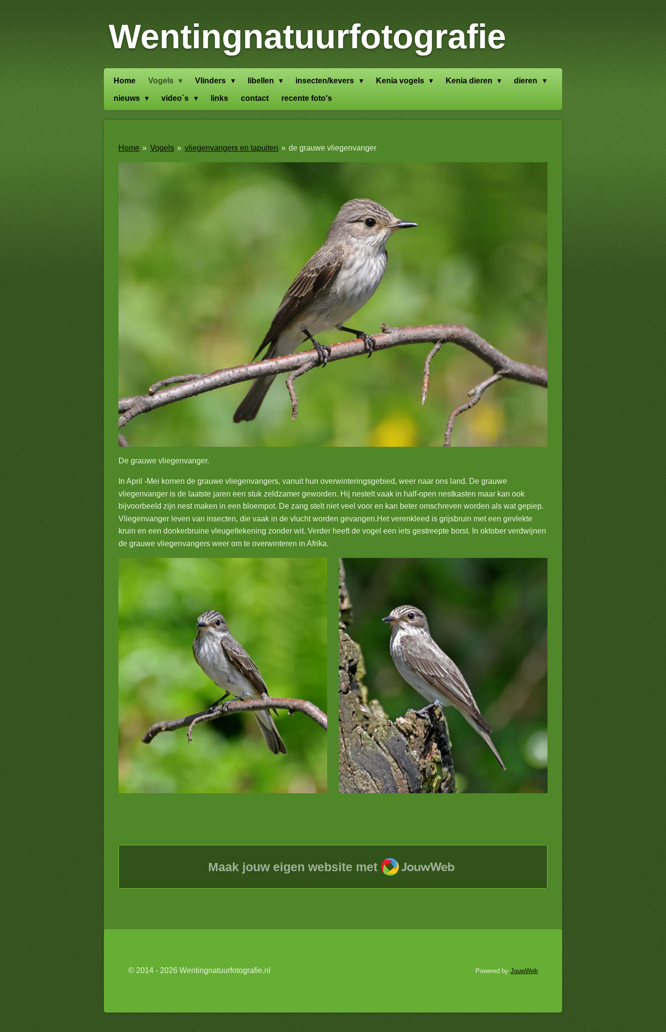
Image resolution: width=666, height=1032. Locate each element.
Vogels (162, 148)
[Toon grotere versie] (333, 304)
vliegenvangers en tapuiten (231, 148)
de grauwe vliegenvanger (332, 148)
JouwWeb (524, 971)
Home (128, 148)
